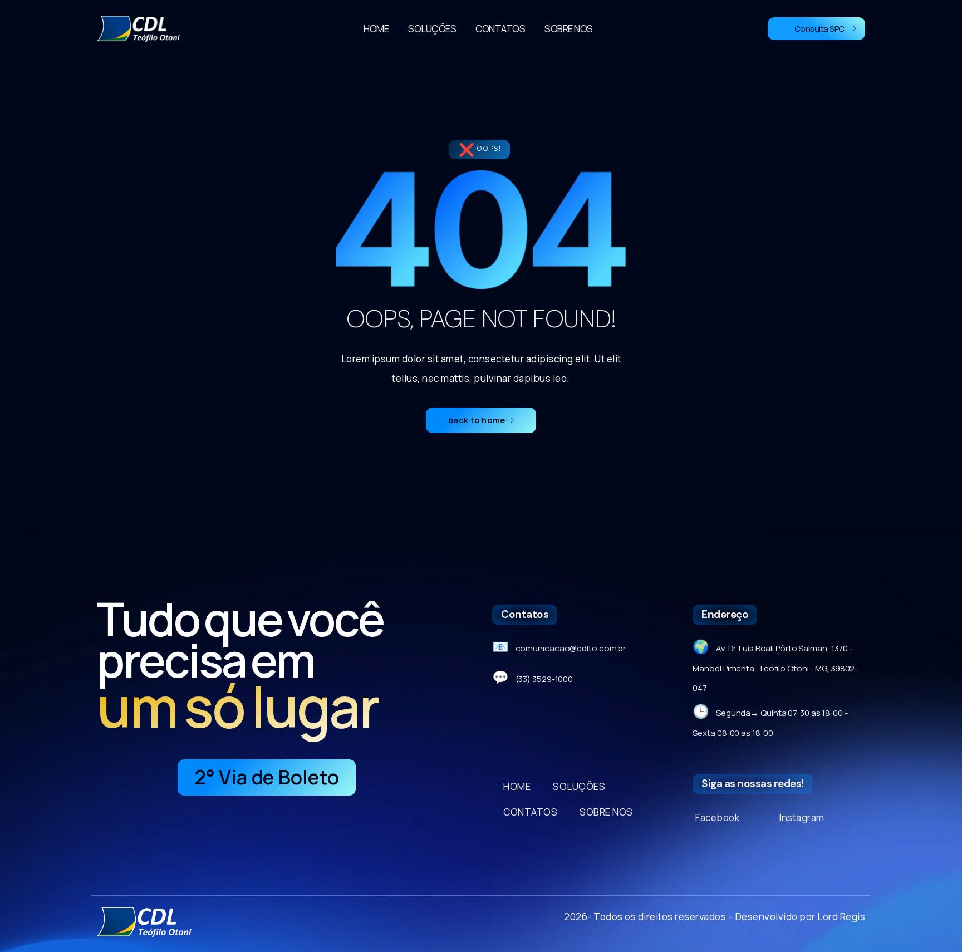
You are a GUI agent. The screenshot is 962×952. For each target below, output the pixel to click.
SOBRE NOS (568, 28)
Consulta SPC (819, 29)
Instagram (801, 817)
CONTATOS (500, 28)
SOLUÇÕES (432, 28)
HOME (376, 28)
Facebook (717, 817)
